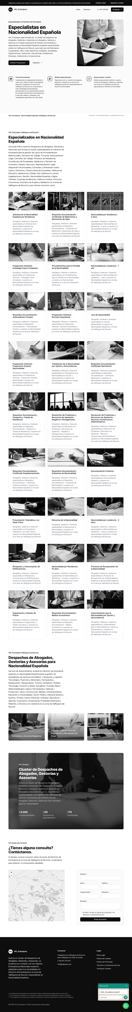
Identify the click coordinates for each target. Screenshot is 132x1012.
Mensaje (83, 901)
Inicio (78, 9)
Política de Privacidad (104, 912)
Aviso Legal (101, 955)
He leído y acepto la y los (99, 913)
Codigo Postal (85, 892)
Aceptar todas (101, 3)
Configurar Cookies (104, 969)
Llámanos (36, 63)
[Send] (125, 997)
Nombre (83, 874)
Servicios (87, 9)
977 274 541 (104, 9)
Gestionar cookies (117, 3)
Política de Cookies (104, 959)
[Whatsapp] (126, 1006)
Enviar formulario (100, 919)
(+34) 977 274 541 (64, 961)
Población (106, 892)
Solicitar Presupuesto (17, 63)
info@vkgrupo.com (64, 964)
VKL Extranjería (20, 9)
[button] (36, 895)
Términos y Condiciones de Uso (93, 914)
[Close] (126, 985)
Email (82, 883)
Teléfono (105, 883)
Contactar (116, 9)
